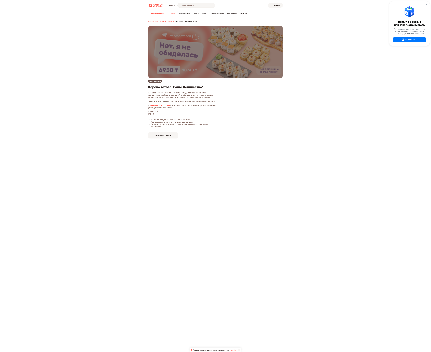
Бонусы (196, 13)
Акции (173, 13)
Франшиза (244, 13)
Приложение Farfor (157, 13)
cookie (233, 350)
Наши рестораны (184, 13)
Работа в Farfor (232, 13)
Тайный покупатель (217, 13)
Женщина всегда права (159, 105)
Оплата (204, 13)
